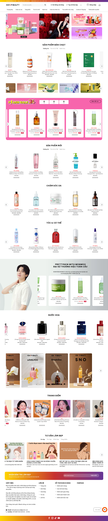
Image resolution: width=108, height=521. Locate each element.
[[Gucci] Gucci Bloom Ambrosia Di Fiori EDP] (86, 328)
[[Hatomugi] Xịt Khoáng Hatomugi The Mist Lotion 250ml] (80, 236)
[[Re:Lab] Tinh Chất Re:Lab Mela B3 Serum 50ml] (80, 198)
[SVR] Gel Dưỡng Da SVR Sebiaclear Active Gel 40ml (95, 172)
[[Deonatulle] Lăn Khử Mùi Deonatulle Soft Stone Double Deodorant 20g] (60, 236)
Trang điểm (27, 9)
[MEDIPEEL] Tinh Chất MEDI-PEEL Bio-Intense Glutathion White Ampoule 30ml (36, 173)
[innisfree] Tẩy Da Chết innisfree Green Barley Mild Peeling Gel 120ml (89, 72)
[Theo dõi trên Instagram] (52, 518)
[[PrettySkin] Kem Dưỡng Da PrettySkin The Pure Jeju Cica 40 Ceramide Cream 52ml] (48, 285)
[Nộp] (45, 5)
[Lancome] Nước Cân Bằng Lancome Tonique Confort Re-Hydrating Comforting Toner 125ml (16, 173)
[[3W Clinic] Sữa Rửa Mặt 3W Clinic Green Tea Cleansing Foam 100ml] (50, 60)
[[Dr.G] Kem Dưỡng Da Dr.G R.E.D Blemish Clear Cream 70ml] (40, 198)
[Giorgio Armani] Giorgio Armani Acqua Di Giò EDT (47, 340)
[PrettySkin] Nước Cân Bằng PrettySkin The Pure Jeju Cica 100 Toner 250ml (79, 130)
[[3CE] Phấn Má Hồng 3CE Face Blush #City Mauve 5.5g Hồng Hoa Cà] (47, 408)
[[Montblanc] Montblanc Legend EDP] (27, 328)
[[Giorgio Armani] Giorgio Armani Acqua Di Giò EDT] (47, 328)
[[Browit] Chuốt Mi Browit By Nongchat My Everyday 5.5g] (98, 118)
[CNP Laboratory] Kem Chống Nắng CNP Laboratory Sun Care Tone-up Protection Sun (30, 72)
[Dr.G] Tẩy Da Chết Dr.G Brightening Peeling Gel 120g (100, 210)
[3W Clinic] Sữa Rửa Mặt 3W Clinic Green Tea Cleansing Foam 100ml (50, 72)
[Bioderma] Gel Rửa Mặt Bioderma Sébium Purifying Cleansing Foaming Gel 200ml (56, 173)
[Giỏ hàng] (100, 5)
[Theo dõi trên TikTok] (56, 518)
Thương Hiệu (10, 9)
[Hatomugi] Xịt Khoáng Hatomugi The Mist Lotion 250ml (80, 247)
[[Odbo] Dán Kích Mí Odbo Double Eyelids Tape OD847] (27, 408)
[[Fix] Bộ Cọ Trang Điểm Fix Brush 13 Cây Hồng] (66, 408)
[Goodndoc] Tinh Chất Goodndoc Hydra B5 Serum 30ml (22, 130)
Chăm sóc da (19, 9)
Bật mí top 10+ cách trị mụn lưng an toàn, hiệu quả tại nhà (59, 462)
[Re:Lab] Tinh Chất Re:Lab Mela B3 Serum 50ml (80, 210)
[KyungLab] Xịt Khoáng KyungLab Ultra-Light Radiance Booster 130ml (75, 173)
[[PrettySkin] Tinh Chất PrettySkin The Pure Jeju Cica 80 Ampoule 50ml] (92, 285)
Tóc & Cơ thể (36, 9)
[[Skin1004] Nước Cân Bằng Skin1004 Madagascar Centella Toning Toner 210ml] (60, 198)
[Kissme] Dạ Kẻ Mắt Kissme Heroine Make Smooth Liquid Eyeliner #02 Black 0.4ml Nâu (60, 130)
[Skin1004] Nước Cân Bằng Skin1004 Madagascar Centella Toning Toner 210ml (60, 210)
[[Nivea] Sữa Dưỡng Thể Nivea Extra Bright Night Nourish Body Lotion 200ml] (21, 236)
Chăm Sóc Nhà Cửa (55, 9)
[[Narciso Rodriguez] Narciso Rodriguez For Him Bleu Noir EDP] (66, 328)
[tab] (46, 48)
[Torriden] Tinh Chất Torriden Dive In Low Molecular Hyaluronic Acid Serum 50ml (21, 210)
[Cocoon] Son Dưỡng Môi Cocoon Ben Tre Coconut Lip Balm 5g (100, 248)
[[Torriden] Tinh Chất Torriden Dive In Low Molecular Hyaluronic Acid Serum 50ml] (21, 198)
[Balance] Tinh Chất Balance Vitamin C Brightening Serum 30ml (10, 72)
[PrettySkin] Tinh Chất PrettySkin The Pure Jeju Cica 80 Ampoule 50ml (92, 298)
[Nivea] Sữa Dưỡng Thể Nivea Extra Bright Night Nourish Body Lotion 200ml (20, 248)
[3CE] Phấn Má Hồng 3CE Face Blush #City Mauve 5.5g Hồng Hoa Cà (47, 420)
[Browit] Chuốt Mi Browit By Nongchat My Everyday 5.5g (98, 130)
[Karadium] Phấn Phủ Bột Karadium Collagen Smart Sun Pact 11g (86, 420)
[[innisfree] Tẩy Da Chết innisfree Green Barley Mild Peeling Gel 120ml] (89, 60)
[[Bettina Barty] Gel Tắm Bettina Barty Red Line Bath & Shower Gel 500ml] (40, 236)
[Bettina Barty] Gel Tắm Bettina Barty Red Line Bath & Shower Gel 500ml (40, 248)
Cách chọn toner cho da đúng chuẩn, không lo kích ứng (27, 462)
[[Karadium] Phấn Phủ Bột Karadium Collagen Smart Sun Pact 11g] (86, 408)
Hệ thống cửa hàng (58, 5)
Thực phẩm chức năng (67, 9)
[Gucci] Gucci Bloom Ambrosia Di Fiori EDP (86, 340)
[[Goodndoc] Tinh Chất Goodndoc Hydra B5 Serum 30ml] (22, 118)
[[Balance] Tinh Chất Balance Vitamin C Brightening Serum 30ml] (10, 60)
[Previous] (7, 26)
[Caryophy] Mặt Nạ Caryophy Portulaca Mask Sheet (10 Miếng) (69, 72)
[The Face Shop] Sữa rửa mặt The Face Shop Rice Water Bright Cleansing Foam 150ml (41, 130)
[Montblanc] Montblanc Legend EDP (27, 340)
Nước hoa (44, 9)
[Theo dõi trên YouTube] (59, 518)
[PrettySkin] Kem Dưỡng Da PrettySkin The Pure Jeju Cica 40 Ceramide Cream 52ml (48, 298)
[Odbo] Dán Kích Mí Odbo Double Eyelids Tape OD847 (27, 420)
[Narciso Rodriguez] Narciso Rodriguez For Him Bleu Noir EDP (66, 340)
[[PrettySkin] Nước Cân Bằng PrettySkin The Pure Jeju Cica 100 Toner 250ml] (79, 118)
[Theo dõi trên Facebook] (49, 518)
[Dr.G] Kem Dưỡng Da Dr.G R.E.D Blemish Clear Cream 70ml (40, 210)
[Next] (67, 26)
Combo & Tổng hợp (81, 9)
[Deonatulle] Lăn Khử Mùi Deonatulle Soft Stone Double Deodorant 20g (60, 248)
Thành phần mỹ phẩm (93, 9)
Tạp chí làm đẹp (73, 5)
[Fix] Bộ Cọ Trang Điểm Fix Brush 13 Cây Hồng (66, 420)
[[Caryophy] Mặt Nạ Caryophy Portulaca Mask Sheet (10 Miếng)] (69, 60)
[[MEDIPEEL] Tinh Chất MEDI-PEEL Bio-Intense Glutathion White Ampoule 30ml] (36, 161)
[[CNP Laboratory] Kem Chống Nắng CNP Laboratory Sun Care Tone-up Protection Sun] (30, 60)
